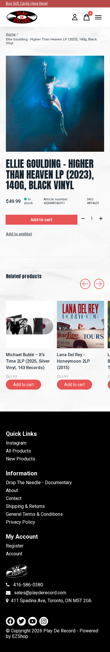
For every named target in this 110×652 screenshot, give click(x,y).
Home (11, 34)
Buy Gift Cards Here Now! (27, 3)
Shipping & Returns (25, 506)
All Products (18, 451)
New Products (20, 459)
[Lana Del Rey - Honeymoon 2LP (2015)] (80, 324)
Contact (13, 498)
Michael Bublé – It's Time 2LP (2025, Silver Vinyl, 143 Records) (28, 361)
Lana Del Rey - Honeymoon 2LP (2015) (73, 361)
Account (14, 554)
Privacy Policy (20, 522)
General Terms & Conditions (34, 514)
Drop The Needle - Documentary (39, 482)
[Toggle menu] (98, 17)
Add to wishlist (19, 234)
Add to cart (41, 219)
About (12, 490)
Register (14, 546)
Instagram (16, 443)
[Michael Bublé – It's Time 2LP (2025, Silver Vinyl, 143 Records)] (29, 324)
